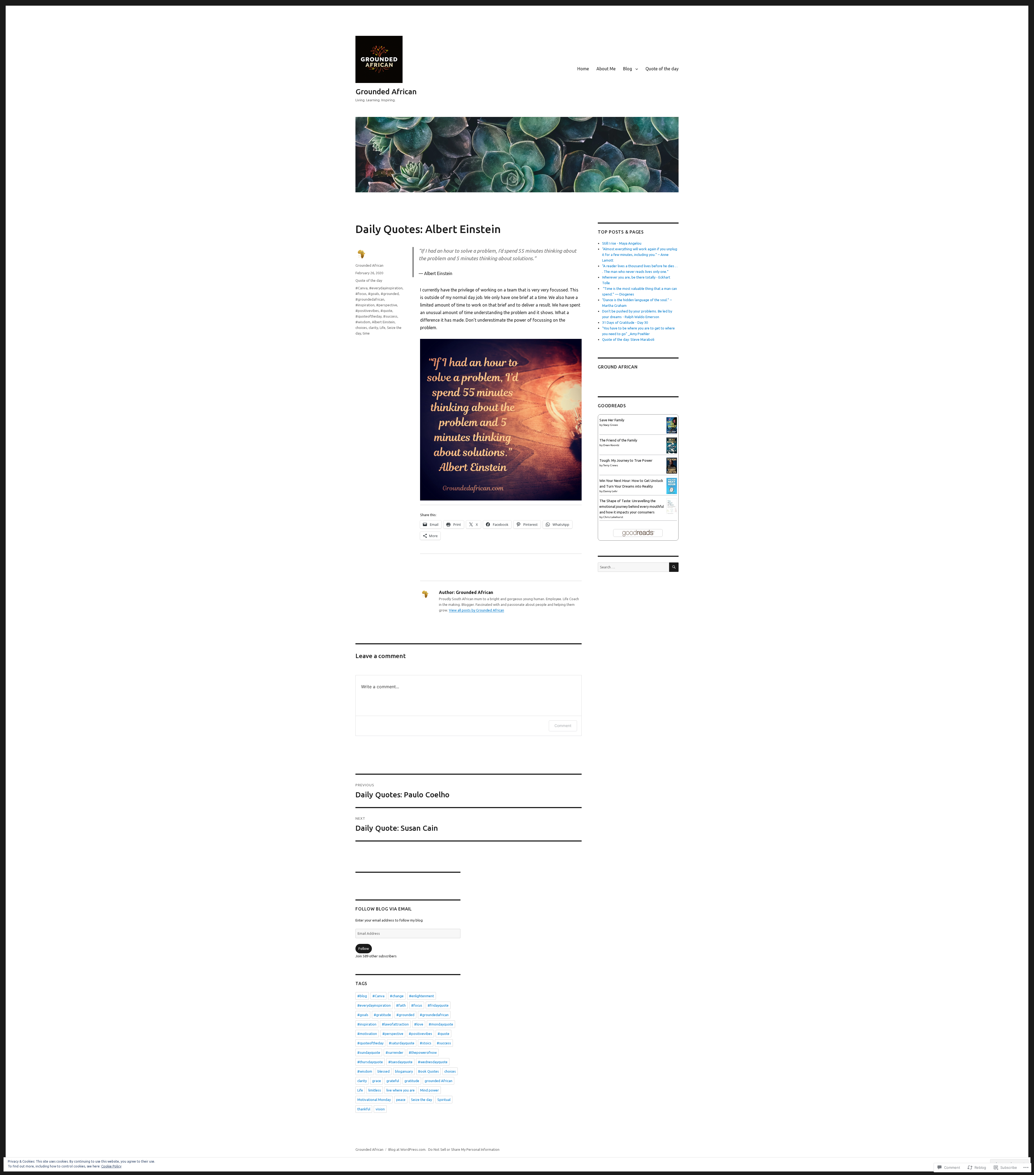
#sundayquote (368, 1052)
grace (376, 1081)
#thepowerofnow (423, 1052)
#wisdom (362, 322)
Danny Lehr (610, 491)
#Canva (361, 288)
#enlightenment (421, 996)
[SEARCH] (674, 567)
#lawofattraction (395, 1024)
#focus (360, 294)
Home (583, 68)
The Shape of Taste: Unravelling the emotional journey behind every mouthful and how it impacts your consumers (631, 506)
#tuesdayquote (400, 1062)
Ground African (618, 366)
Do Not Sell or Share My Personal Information (463, 1149)
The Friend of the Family (618, 440)
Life (382, 327)
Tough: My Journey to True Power (625, 460)
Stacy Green (610, 424)
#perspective (386, 305)
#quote (386, 310)
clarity (373, 327)
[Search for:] (633, 567)
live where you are (400, 1090)
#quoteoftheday (368, 316)
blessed (384, 1071)
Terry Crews (610, 465)
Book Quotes (428, 1071)
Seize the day (421, 1099)
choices (361, 327)
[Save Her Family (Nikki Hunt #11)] (671, 425)
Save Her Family (611, 420)
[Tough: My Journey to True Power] (671, 465)
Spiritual (443, 1099)
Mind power (429, 1090)
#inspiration (365, 305)
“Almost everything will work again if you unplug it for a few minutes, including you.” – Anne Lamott (639, 254)
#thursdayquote (370, 1062)
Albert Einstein (383, 322)
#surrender (394, 1052)
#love (418, 1024)
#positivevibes (367, 310)
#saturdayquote (401, 1043)
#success (390, 316)
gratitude (411, 1081)
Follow (363, 948)
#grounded (390, 294)
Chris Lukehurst (613, 517)
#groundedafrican (369, 299)
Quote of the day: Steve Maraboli (628, 339)
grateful (392, 1081)
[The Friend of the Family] (671, 445)
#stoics (425, 1043)
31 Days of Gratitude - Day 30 (625, 322)
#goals (373, 294)
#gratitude (382, 1015)
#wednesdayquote (433, 1062)
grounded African (438, 1081)
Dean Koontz (611, 445)
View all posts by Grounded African (476, 610)
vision (380, 1109)
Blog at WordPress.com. (407, 1149)
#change (397, 996)
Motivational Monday (374, 1099)
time (366, 333)
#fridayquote (438, 1005)
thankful (363, 1109)
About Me (606, 68)
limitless (374, 1090)
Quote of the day (662, 68)
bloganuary (404, 1071)
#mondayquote (441, 1024)
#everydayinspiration (386, 288)
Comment (562, 725)
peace (401, 1099)
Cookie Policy (111, 1166)
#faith (401, 1005)
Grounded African (386, 91)
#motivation (367, 1033)
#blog (362, 996)
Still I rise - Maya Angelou (621, 243)
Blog (627, 68)
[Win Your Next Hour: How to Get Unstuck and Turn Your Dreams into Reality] (671, 486)
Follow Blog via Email (383, 908)
